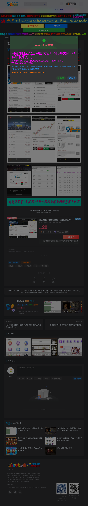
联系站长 (72, 78)
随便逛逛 (61, 78)
